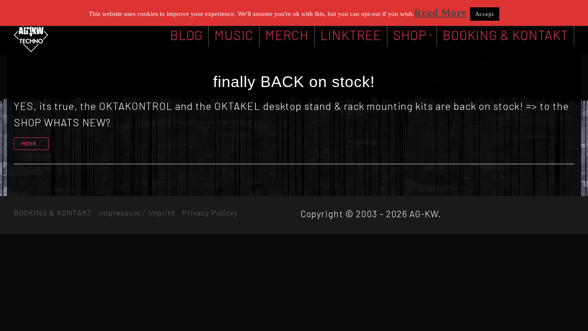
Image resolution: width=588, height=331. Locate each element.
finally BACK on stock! (294, 82)
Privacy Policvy (210, 212)
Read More (440, 12)
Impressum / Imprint (137, 212)
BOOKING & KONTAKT (53, 212)
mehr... (31, 143)
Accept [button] (484, 14)
